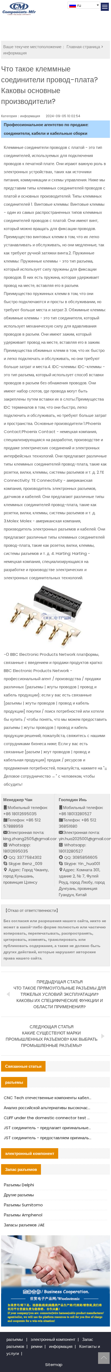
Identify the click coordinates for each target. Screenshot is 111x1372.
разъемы (14, 1339)
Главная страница (83, 47)
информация (15, 53)
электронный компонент (53, 1339)
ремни (36, 1346)
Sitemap (54, 1364)
